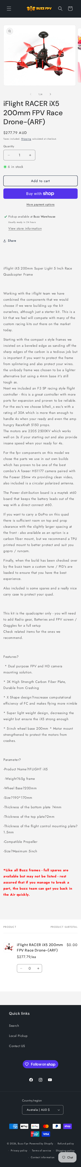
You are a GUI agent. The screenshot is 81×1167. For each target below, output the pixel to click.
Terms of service (41, 1150)
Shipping (26, 139)
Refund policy (66, 1143)
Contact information (43, 1157)
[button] (9, 9)
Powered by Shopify (41, 1143)
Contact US (17, 1046)
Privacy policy (19, 1150)
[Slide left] (31, 94)
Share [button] (12, 240)
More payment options (41, 204)
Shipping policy (65, 1150)
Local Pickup (18, 1035)
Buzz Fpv (23, 1143)
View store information (25, 228)
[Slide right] (50, 94)
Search (14, 1025)
